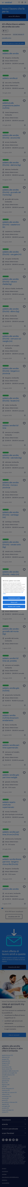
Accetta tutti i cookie (14, 606)
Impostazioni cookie (14, 598)
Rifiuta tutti (14, 602)
